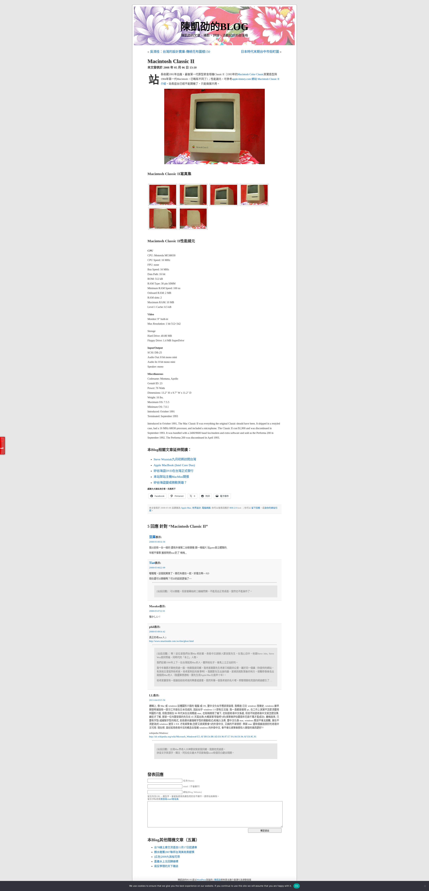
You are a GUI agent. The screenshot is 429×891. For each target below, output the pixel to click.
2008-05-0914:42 (157, 632)
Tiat (152, 563)
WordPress (201, 880)
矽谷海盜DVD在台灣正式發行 (173, 471)
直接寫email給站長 (170, 799)
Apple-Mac (186, 508)
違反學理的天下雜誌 (166, 866)
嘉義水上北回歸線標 (166, 861)
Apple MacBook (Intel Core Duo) (174, 465)
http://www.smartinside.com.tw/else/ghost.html (171, 641)
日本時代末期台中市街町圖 (260, 51)
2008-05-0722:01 (157, 611)
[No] (424, 886)
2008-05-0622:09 (157, 568)
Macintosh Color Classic (251, 74)
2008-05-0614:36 (157, 542)
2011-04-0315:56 (157, 700)
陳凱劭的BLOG (214, 26)
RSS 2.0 (233, 508)
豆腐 (152, 537)
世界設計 (196, 508)
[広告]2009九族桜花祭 (167, 856)
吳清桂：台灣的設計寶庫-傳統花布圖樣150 (180, 51)
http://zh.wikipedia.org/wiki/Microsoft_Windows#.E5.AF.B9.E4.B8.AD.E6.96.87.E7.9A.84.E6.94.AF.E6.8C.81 (202, 736)
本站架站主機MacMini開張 (171, 476)
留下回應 (255, 508)
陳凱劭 (217, 880)
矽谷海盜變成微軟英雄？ (170, 482)
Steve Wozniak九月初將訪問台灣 (175, 459)
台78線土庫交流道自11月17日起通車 (175, 847)
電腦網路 (206, 508)
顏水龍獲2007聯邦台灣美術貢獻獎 (174, 852)
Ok (296, 885)
